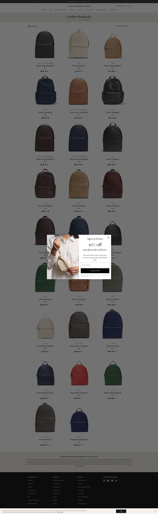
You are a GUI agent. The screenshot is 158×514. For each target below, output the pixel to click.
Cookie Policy (59, 512)
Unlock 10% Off (95, 271)
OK (121, 511)
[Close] (155, 511)
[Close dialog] (108, 237)
